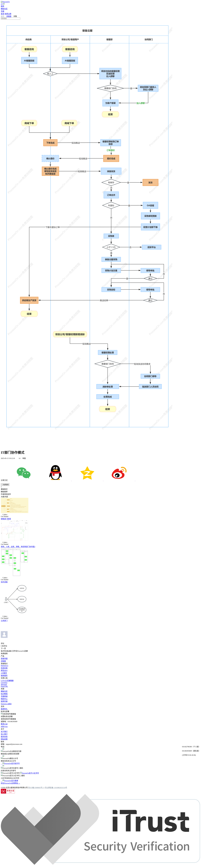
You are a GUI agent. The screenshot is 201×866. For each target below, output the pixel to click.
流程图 (8, 16)
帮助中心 (4, 699)
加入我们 (4, 734)
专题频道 (4, 696)
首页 (3, 16)
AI (2, 4)
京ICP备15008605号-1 (36, 787)
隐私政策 (4, 739)
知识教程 (4, 694)
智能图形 (4, 675)
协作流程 (4, 582)
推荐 (2, 6)
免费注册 (8, 14)
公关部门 (4, 620)
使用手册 (4, 701)
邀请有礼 (4, 709)
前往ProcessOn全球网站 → (10, 783)
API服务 (4, 673)
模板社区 (4, 9)
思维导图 (4, 658)
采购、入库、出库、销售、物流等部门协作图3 (18, 547)
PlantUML (4, 686)
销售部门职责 (6, 519)
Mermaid (4, 684)
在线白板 (4, 668)
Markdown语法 (6, 704)
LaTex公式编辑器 (7, 680)
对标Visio (4, 726)
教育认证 (4, 724)
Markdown (4, 665)
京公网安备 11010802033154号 (56, 787)
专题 (2, 11)
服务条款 (4, 737)
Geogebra (4, 682)
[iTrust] (100, 864)
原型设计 (4, 670)
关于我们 (4, 731)
